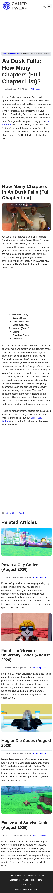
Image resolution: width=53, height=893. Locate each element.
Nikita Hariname (39, 835)
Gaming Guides (15, 54)
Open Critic (26, 884)
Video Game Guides (16, 513)
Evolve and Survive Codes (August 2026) (26, 825)
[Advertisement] (26, 31)
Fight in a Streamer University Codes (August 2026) (25, 655)
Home (5, 54)
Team (41, 875)
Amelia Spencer (39, 577)
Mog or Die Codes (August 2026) (26, 742)
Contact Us (15, 880)
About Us (32, 875)
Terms (40, 880)
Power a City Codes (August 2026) (19, 567)
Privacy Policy (28, 880)
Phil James (35, 89)
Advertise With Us (17, 875)
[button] (43, 6)
